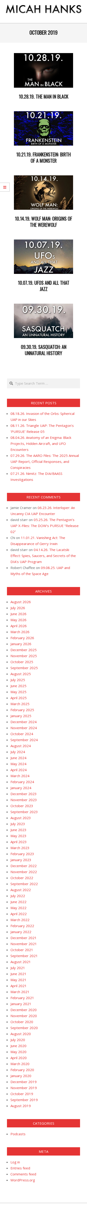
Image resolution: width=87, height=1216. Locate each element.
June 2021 (18, 973)
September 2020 (24, 1027)
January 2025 (20, 715)
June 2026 (18, 613)
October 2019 (21, 1093)
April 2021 (18, 985)
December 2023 (23, 793)
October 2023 (21, 805)
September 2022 (24, 883)
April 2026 (18, 625)
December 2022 (23, 865)
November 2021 (23, 943)
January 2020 (20, 1075)
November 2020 (23, 1015)
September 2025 (24, 667)
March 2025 (19, 703)
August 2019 (20, 1105)
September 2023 (24, 811)
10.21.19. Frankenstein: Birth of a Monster (43, 157)
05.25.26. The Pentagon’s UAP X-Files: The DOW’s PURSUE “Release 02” (44, 525)
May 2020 (18, 1051)
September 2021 (24, 955)
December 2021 (23, 937)
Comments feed (23, 1174)
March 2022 (19, 919)
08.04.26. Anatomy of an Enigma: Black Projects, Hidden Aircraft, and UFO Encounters (40, 443)
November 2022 (23, 871)
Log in (15, 1162)
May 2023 (18, 835)
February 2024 (22, 781)
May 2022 (18, 907)
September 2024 (24, 739)
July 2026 (17, 607)
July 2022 (17, 895)
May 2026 (18, 619)
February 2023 (22, 853)
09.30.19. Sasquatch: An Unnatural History (43, 349)
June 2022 (18, 901)
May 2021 (18, 979)
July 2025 (17, 679)
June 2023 (18, 829)
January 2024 (20, 787)
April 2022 (18, 913)
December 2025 (23, 649)
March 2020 (19, 1063)
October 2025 (21, 661)
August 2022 (20, 889)
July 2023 (17, 823)
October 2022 (21, 877)
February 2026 (22, 637)
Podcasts (18, 1134)
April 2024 (18, 769)
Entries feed (20, 1168)
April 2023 (18, 841)
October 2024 (21, 733)
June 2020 (18, 1045)
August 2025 (20, 673)
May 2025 (18, 691)
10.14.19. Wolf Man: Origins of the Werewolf (43, 221)
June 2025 (18, 685)
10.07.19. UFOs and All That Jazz (43, 285)
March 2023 (19, 847)
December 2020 (23, 1009)
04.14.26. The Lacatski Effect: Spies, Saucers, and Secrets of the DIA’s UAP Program (43, 555)
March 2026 (19, 631)
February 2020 (22, 1069)
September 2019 (24, 1099)
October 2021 (21, 949)
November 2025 (23, 655)
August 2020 (20, 1033)
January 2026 (20, 643)
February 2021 (22, 997)
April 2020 (18, 1057)
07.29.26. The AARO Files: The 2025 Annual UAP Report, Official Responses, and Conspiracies (44, 461)
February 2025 (22, 709)
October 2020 (21, 1021)
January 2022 (20, 931)
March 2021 (19, 991)
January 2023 (20, 859)
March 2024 (19, 775)
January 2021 (20, 1003)
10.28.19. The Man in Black (43, 96)
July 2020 (17, 1039)
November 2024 (23, 727)
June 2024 (18, 757)
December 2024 (23, 721)
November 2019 (23, 1087)
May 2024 (18, 763)
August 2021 (20, 961)
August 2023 (20, 817)
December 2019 (23, 1081)
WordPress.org (22, 1180)
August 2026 (20, 601)
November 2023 (23, 799)
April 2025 (18, 697)
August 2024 (20, 745)
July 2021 (17, 967)
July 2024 (17, 751)
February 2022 (22, 925)
